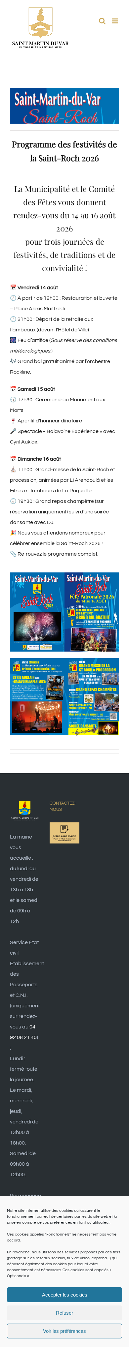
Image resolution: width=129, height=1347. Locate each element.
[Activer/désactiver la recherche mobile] (102, 20)
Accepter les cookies (64, 1295)
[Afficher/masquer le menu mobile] (115, 20)
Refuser (64, 1313)
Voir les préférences (64, 1331)
